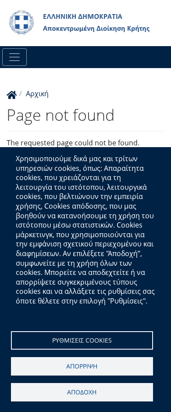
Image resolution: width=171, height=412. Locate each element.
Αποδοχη (81, 392)
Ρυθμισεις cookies (82, 340)
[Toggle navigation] (14, 57)
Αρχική (37, 93)
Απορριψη (81, 366)
